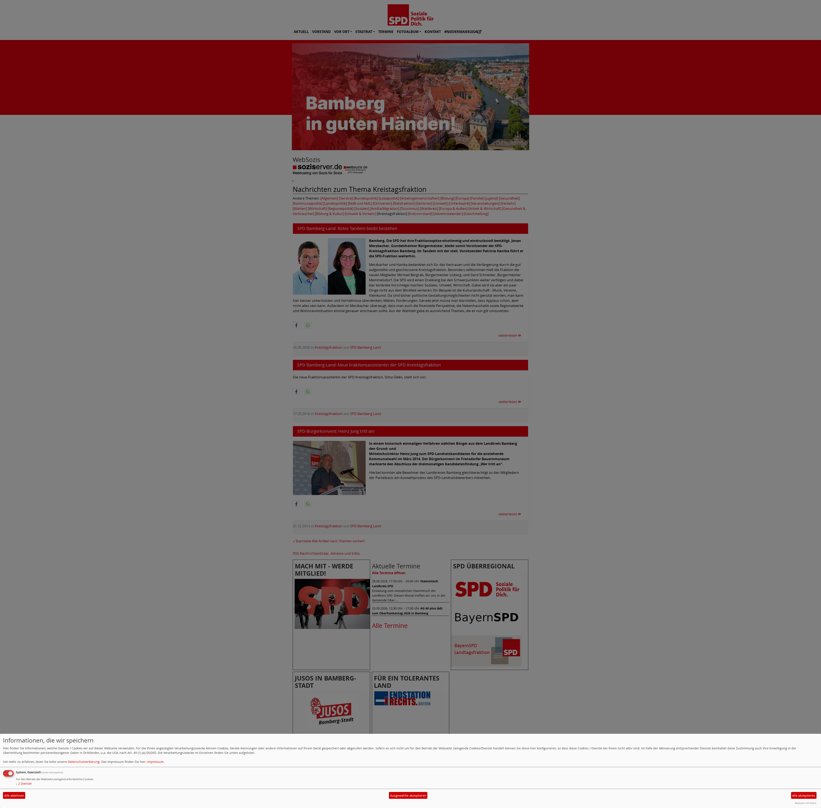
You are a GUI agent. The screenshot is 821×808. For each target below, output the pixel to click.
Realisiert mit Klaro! (805, 803)
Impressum (155, 762)
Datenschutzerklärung (84, 762)
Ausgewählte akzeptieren (408, 795)
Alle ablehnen (14, 795)
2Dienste (24, 783)
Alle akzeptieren (803, 795)
